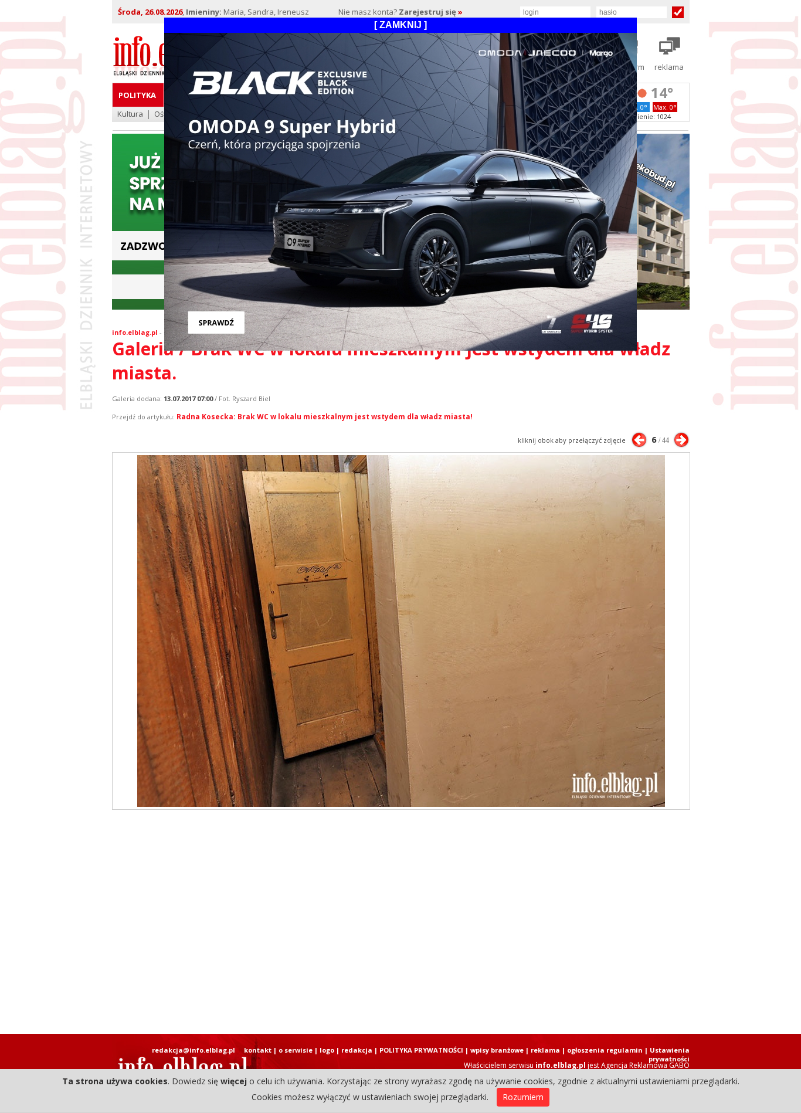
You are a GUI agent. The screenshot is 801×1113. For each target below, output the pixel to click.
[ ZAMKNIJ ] (400, 25)
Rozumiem (523, 1096)
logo (327, 1050)
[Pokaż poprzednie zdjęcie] (639, 440)
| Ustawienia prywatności (667, 1054)
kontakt (257, 1050)
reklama (545, 1050)
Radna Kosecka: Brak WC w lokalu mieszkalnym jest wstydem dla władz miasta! (325, 417)
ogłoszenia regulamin (605, 1050)
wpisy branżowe (497, 1050)
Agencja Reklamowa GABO (645, 1065)
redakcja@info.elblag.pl (193, 1050)
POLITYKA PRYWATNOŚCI (421, 1050)
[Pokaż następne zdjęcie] (681, 440)
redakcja (356, 1050)
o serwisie (296, 1050)
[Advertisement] (400, 922)
